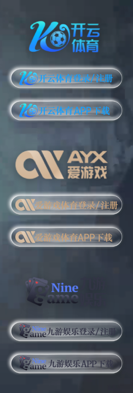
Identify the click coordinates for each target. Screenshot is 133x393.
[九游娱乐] (66, 288)
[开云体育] (66, 35)
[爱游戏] (66, 162)
